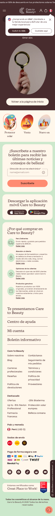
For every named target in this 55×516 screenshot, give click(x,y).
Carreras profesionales (14, 370)
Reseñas (12, 376)
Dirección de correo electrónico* (25, 169)
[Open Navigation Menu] (4, 10)
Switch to (18, 31)
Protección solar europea (37, 407)
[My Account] (41, 10)
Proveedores (35, 384)
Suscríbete (27, 183)
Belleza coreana (37, 413)
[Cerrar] (52, 462)
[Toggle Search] (9, 10)
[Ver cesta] (46, 10)
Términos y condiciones (34, 370)
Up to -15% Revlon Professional (16, 407)
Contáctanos (35, 355)
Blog (9, 360)
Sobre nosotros (15, 355)
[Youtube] (45, 472)
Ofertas (11, 400)
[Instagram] (9, 472)
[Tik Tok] (27, 472)
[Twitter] (36, 472)
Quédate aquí (41, 31)
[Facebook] (18, 472)
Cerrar (50, 20)
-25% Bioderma (36, 400)
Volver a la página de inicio (27, 102)
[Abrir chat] (49, 510)
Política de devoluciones (14, 386)
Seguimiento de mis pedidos (36, 362)
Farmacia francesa (12, 414)
